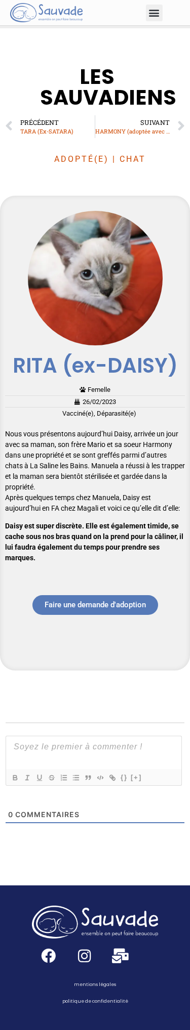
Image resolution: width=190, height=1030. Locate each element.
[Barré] (51, 778)
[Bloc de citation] (88, 778)
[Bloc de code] (100, 778)
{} (124, 777)
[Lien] (112, 778)
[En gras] (15, 778)
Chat (133, 159)
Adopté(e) (81, 159)
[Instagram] (84, 956)
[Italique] (27, 778)
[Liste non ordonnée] (75, 778)
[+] (136, 777)
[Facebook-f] (48, 956)
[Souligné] (39, 778)
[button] (154, 13)
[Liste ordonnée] (63, 778)
